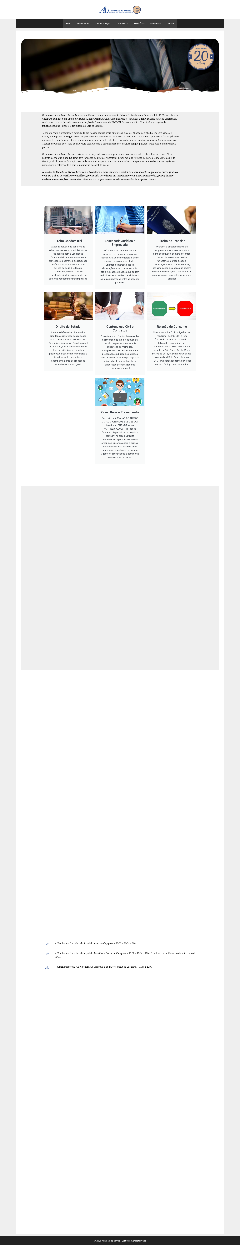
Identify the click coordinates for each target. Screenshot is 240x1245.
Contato (170, 23)
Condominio (155, 23)
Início (68, 23)
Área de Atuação (102, 23)
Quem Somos (82, 23)
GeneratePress (138, 1240)
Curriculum (121, 23)
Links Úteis (139, 23)
